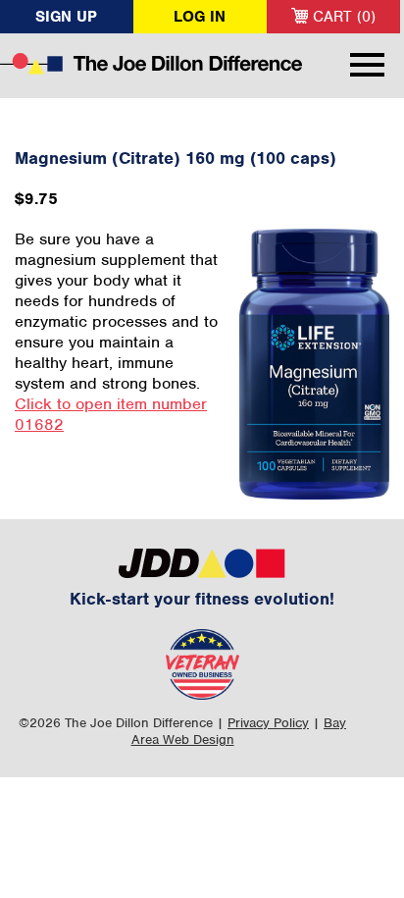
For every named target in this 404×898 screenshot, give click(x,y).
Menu (367, 65)
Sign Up (66, 16)
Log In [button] (200, 16)
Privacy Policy (268, 722)
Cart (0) (342, 16)
